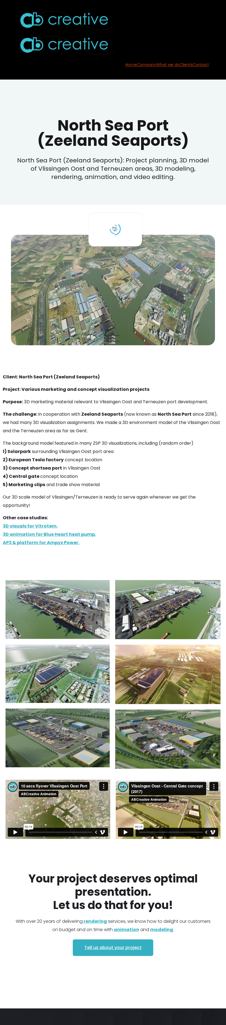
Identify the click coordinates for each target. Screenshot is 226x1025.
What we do (167, 64)
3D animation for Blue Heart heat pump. (49, 534)
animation (126, 929)
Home (131, 64)
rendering (95, 921)
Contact (201, 64)
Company (146, 64)
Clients (186, 64)
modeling (161, 929)
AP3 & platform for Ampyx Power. (41, 542)
